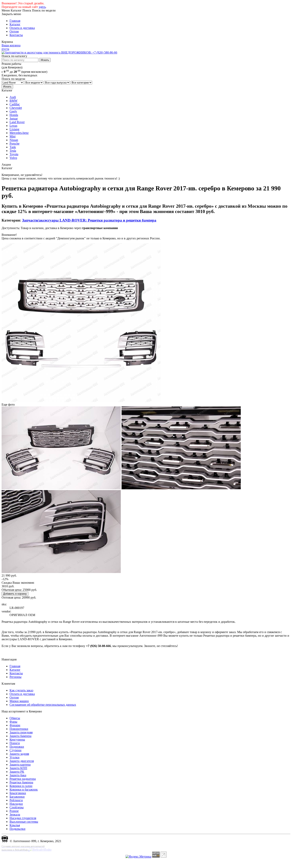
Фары (13, 721)
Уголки (14, 757)
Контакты (16, 35)
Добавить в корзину (15, 593)
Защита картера (20, 764)
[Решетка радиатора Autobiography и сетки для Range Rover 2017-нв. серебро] (81, 401)
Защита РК (17, 771)
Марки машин (19, 701)
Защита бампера (20, 736)
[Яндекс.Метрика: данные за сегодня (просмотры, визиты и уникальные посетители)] (138, 856)
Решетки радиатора (23, 778)
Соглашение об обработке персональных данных (43, 704)
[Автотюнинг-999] (5, 841)
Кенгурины (17, 739)
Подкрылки (17, 828)
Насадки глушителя (23, 818)
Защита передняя (21, 732)
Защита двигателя (22, 761)
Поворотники (19, 728)
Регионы (15, 677)
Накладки (16, 803)
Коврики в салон (21, 786)
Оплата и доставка (22, 28)
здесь (42, 7)
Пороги (15, 743)
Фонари (15, 725)
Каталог (15, 24)
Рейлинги (16, 800)
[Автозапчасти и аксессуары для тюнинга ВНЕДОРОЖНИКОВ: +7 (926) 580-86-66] (59, 52)
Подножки (17, 746)
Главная (15, 20)
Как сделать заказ (21, 690)
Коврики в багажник (24, 789)
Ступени (15, 750)
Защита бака (18, 775)
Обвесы (15, 718)
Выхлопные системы (24, 821)
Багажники (17, 796)
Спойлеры (17, 807)
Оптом (14, 31)
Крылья (15, 825)
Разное (14, 811)
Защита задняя (19, 753)
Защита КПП (18, 768)
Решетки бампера (21, 782)
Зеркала (15, 814)
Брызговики (18, 793)
